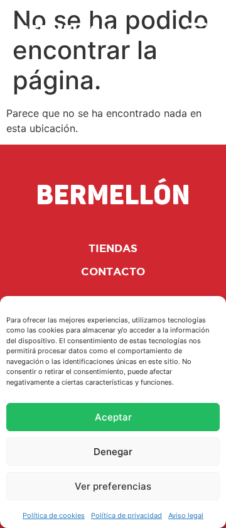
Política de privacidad (126, 515)
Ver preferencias (113, 486)
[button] (197, 29)
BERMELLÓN (65, 32)
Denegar (113, 452)
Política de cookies (54, 515)
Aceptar (113, 417)
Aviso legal (185, 515)
